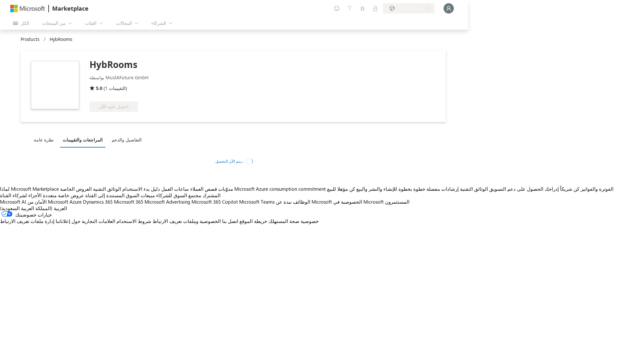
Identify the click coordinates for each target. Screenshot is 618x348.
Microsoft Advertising (167, 201)
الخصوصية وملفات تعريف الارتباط (187, 221)
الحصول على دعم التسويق (516, 189)
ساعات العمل (175, 189)
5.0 (99, 88)
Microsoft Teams (257, 201)
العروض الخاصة (76, 189)
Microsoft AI (13, 201)
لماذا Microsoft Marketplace (29, 189)
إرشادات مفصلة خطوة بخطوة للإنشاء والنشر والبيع (407, 189)
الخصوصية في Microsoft (358, 201)
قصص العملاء (203, 189)
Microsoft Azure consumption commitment (280, 189)
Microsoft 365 (128, 201)
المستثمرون (397, 201)
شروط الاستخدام (134, 221)
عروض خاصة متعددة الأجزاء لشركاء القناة (42, 195)
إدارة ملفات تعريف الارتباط (27, 221)
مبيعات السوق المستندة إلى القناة (120, 195)
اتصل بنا (230, 221)
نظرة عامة (44, 140)
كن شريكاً (569, 189)
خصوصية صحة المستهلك (293, 221)
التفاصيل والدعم (127, 140)
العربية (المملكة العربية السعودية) (33, 208)
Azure (76, 201)
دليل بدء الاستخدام (141, 189)
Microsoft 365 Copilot (215, 201)
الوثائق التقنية (107, 189)
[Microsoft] (27, 8)
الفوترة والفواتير (597, 189)
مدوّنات (225, 189)
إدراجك (552, 189)
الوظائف (301, 201)
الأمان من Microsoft (47, 201)
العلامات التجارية (98, 221)
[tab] (45, 139)
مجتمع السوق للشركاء (178, 195)
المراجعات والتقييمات (83, 140)
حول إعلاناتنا (68, 221)
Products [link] (30, 39)
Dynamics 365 (98, 201)
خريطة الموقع (253, 221)
